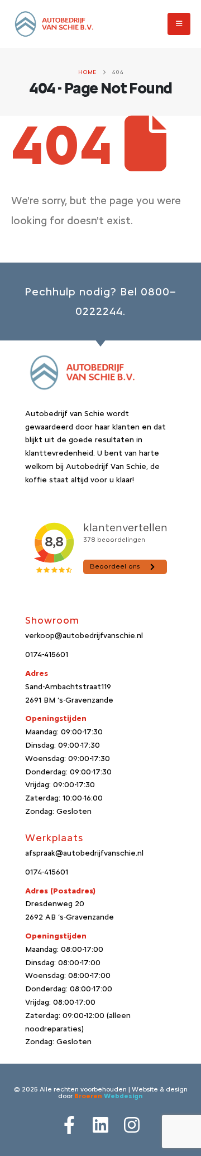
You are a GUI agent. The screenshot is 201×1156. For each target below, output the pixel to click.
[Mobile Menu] (179, 24)
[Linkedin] (100, 1125)
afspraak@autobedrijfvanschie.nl (84, 853)
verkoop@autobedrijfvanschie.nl (84, 635)
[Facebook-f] (69, 1125)
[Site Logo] (53, 24)
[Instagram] (132, 1125)
